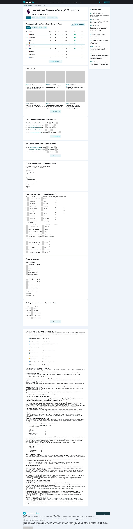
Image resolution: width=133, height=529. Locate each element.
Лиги (80, 2)
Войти (107, 2)
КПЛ (61, 2)
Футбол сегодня (74, 2)
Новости (51, 2)
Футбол (57, 2)
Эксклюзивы (66, 2)
